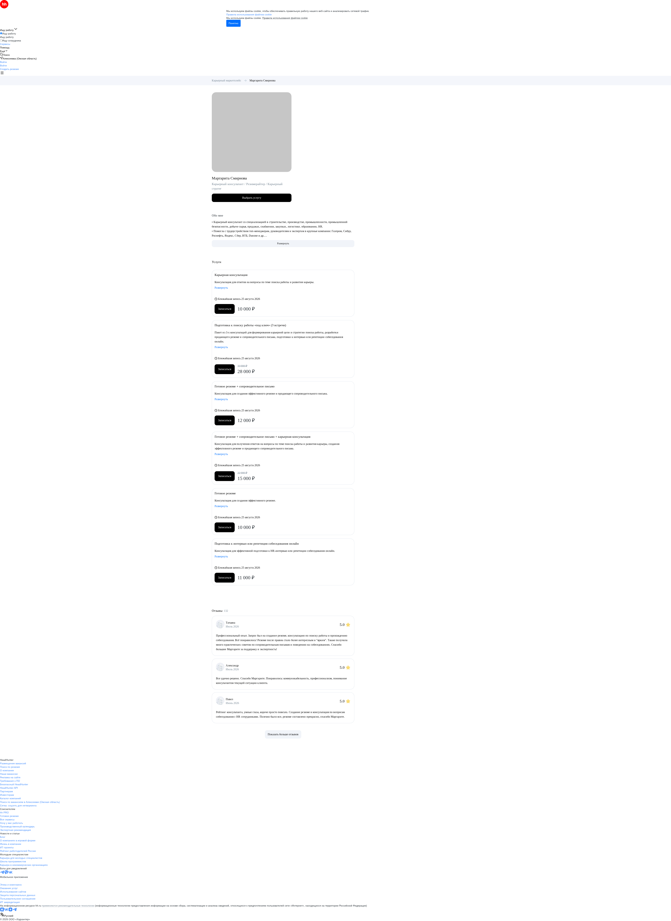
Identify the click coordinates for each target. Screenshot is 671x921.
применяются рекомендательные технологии (68, 905)
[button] (3, 62)
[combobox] (6, 915)
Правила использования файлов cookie (285, 18)
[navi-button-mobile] (2, 73)
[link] (5, 55)
